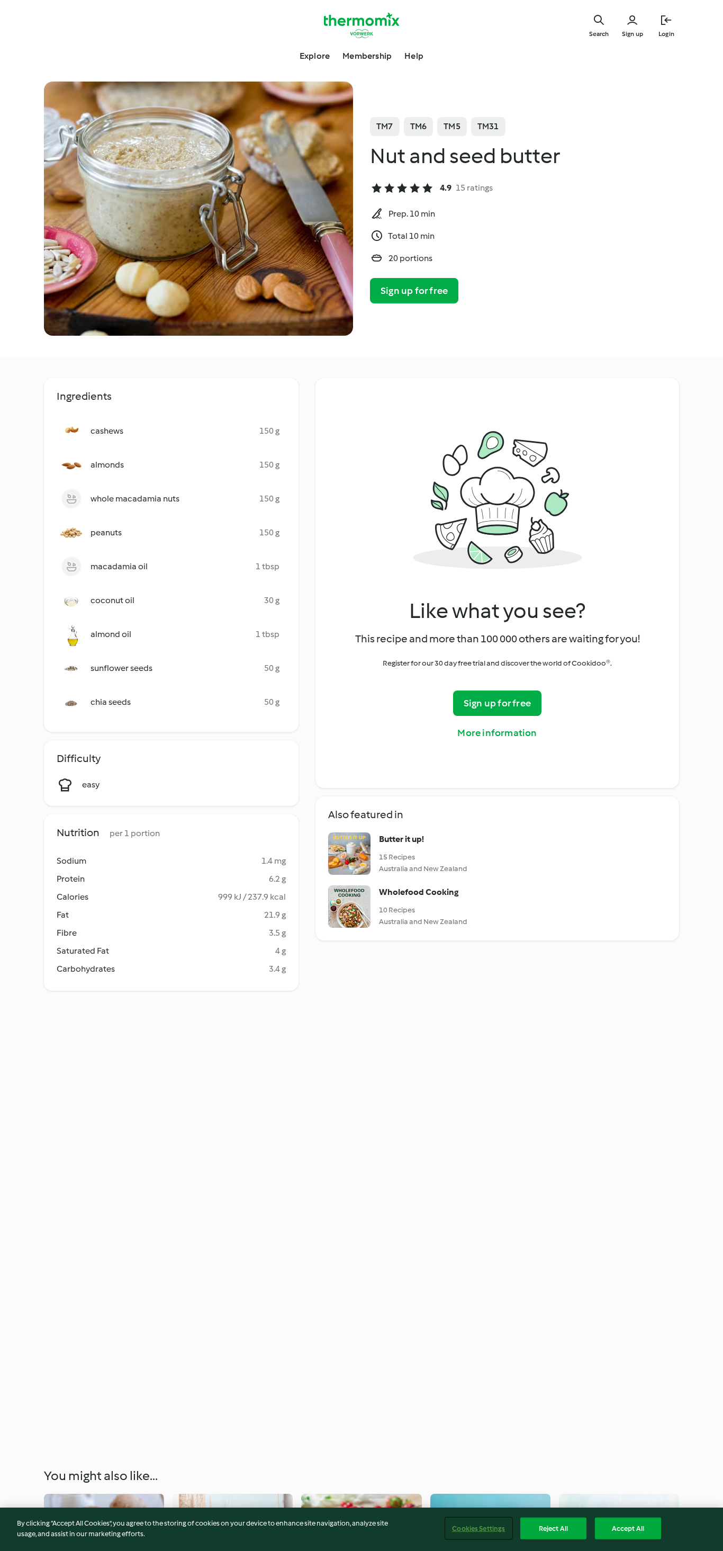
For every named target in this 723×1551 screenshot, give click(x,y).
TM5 (452, 126)
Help (413, 56)
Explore (315, 56)
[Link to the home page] (361, 25)
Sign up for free (414, 291)
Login (666, 34)
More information (497, 733)
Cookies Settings (478, 1528)
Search (599, 34)
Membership (367, 56)
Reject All (553, 1528)
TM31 (488, 126)
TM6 (418, 126)
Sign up (632, 34)
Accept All (628, 1528)
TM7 (384, 126)
